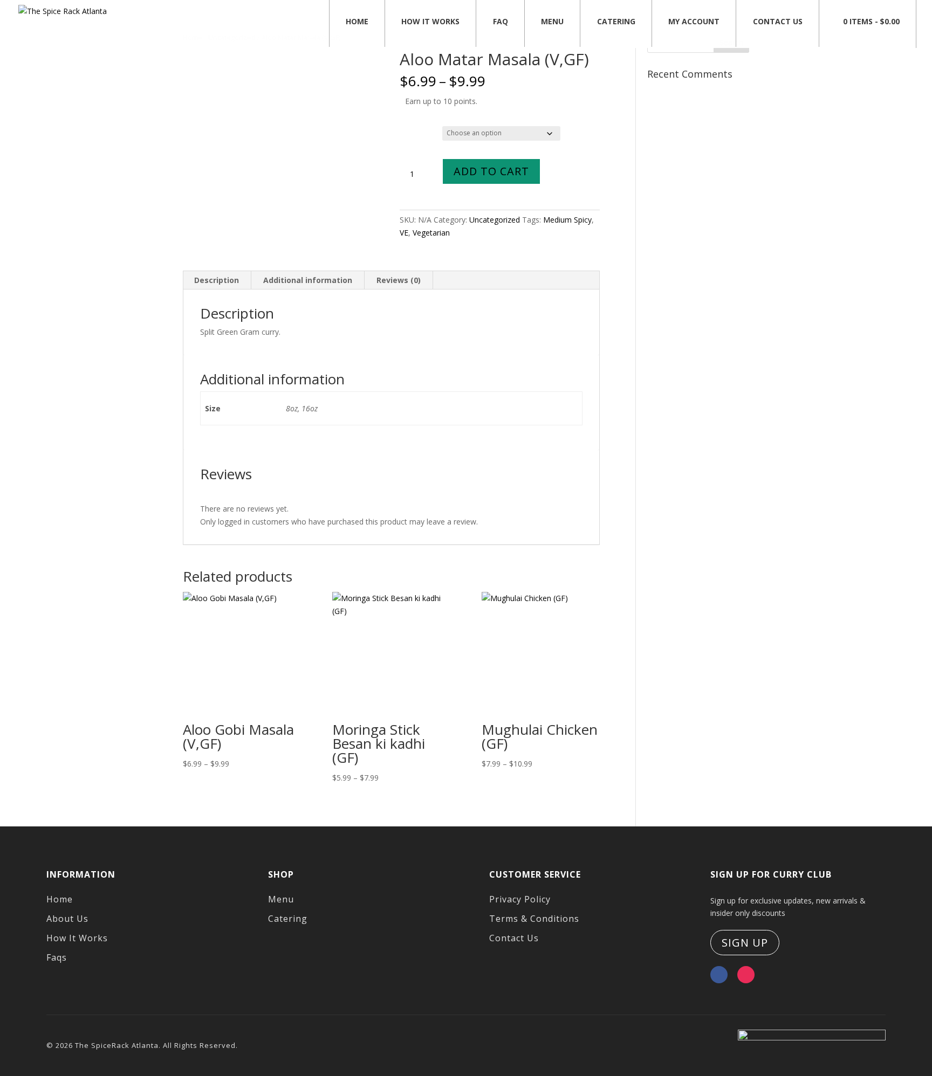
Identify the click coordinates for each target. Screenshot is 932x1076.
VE (404, 232)
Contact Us (778, 21)
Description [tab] (216, 280)
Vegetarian (431, 232)
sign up (745, 942)
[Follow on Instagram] (746, 974)
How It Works (430, 21)
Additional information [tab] (307, 280)
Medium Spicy (567, 220)
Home (357, 21)
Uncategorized (494, 220)
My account (693, 21)
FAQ (500, 21)
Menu (552, 21)
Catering (616, 21)
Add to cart (491, 171)
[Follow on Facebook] (719, 974)
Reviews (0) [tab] (398, 280)
